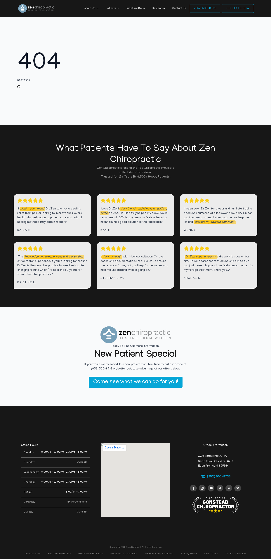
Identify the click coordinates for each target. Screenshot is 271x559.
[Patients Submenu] (119, 8)
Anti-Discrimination (59, 554)
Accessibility (32, 554)
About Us (89, 8)
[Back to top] (261, 549)
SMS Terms (211, 554)
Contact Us (179, 8)
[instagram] (202, 488)
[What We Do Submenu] (145, 8)
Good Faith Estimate (90, 554)
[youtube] (211, 488)
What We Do (134, 8)
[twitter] (220, 488)
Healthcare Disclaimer (123, 554)
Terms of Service (235, 554)
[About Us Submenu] (98, 8)
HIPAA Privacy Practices (159, 554)
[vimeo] (237, 488)
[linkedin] (228, 488)
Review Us (158, 8)
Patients (111, 8)
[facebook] (193, 488)
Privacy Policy (188, 554)
